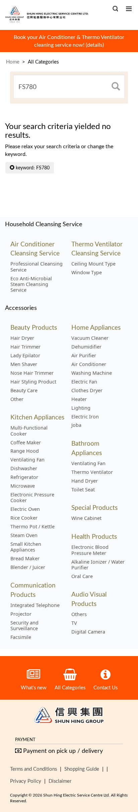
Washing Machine (91, 373)
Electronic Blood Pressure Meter (90, 550)
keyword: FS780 (32, 167)
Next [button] (123, 39)
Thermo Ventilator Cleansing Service (97, 248)
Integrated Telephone (35, 605)
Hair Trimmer (25, 347)
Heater (79, 399)
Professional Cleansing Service (36, 267)
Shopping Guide (81, 768)
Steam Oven (24, 535)
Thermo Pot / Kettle (32, 527)
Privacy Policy (25, 780)
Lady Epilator (25, 356)
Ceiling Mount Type (93, 264)
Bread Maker (25, 559)
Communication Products (33, 589)
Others (79, 614)
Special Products (94, 507)
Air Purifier (83, 356)
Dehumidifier (86, 347)
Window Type (86, 273)
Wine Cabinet (86, 518)
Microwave (22, 486)
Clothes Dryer (86, 391)
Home (12, 61)
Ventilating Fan (27, 460)
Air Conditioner (88, 364)
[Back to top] (122, 772)
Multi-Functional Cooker (29, 431)
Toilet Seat (83, 490)
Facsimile (20, 637)
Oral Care (82, 576)
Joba (76, 425)
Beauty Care (24, 391)
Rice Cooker (24, 518)
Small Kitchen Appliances (25, 547)
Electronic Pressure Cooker (32, 497)
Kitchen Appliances (37, 416)
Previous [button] (15, 39)
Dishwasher (23, 468)
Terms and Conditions (33, 768)
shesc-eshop (47, 14)
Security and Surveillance (24, 626)
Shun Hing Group (69, 716)
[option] (69, 41)
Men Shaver (23, 364)
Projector (20, 614)
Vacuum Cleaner (90, 338)
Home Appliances (96, 327)
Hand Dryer (84, 481)
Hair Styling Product (33, 382)
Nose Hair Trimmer (32, 373)
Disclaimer (60, 780)
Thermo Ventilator (92, 472)
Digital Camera (88, 632)
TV (74, 623)
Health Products (94, 536)
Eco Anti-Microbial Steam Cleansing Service (31, 284)
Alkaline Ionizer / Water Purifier (98, 565)
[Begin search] (116, 86)
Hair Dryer (22, 338)
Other (16, 399)
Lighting (80, 408)
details (94, 44)
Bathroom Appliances (86, 448)
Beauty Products (33, 327)
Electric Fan (84, 382)
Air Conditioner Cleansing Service (35, 248)
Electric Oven (25, 509)
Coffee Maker (25, 443)
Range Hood (24, 451)
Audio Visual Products (89, 599)
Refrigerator (24, 477)
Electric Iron (85, 417)
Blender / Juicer (27, 567)
